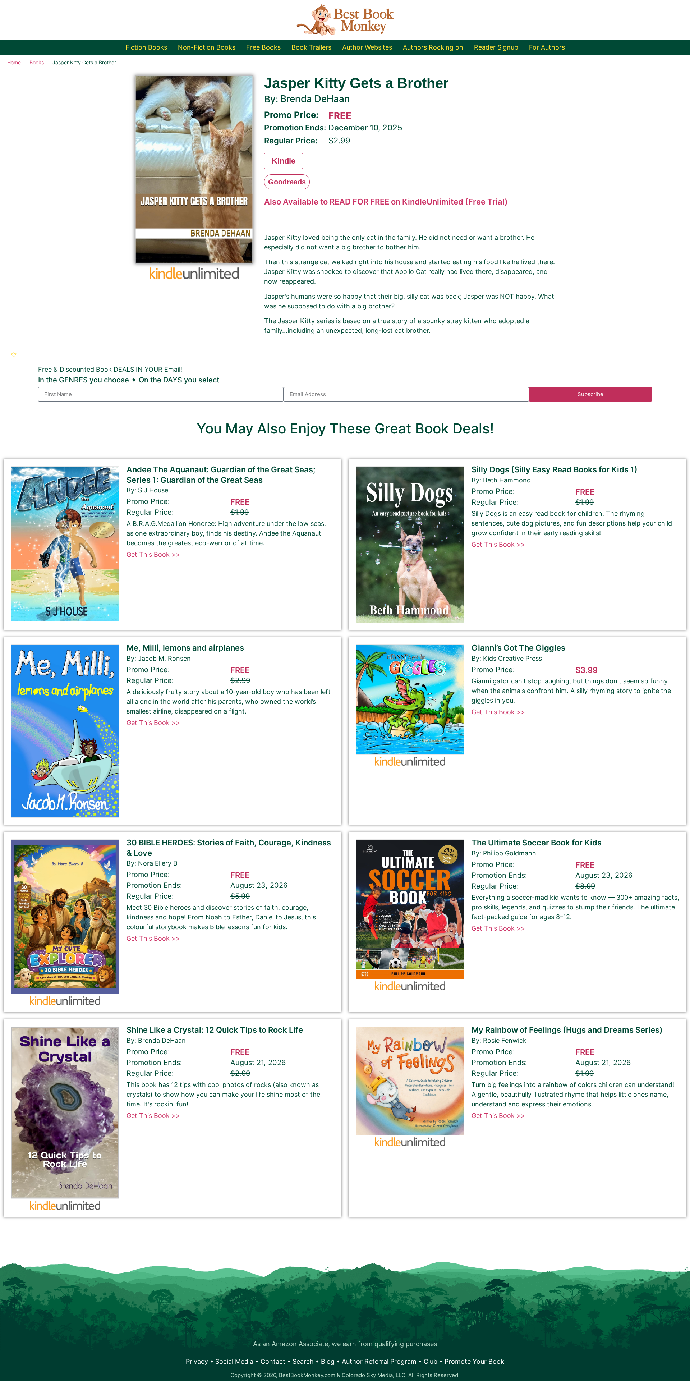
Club (430, 1361)
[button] (14, 354)
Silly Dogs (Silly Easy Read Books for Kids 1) (555, 469)
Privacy (197, 1361)
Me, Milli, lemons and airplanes (185, 647)
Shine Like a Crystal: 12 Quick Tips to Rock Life (214, 1029)
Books (36, 62)
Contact (273, 1361)
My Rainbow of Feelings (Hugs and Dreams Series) (567, 1029)
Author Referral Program (379, 1361)
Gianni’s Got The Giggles (518, 647)
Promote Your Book (474, 1361)
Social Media (234, 1361)
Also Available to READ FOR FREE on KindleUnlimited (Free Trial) (386, 201)
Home (14, 62)
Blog (328, 1361)
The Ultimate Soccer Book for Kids (537, 842)
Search (303, 1361)
